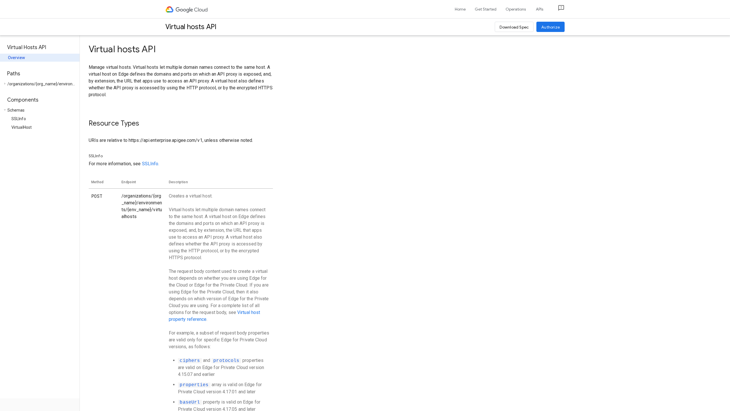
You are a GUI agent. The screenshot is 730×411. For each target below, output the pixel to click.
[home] (186, 9)
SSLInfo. (150, 163)
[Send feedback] (557, 9)
